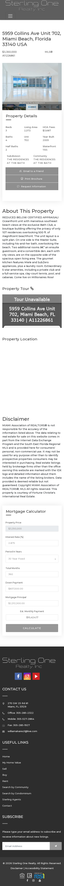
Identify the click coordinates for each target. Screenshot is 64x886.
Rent (5, 781)
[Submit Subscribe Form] (56, 846)
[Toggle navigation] (10, 16)
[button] (31, 171)
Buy (4, 774)
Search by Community (15, 787)
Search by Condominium (16, 793)
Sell (4, 768)
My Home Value (11, 762)
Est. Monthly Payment (32, 611)
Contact (7, 805)
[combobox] (32, 559)
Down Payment (14, 582)
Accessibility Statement (39, 868)
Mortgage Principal (16, 597)
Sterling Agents (11, 799)
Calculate (32, 628)
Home (6, 756)
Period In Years (14, 551)
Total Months (13, 568)
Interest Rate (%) (14, 537)
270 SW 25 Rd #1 (18, 703)
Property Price (13, 522)
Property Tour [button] (16, 288)
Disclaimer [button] (16, 868)
